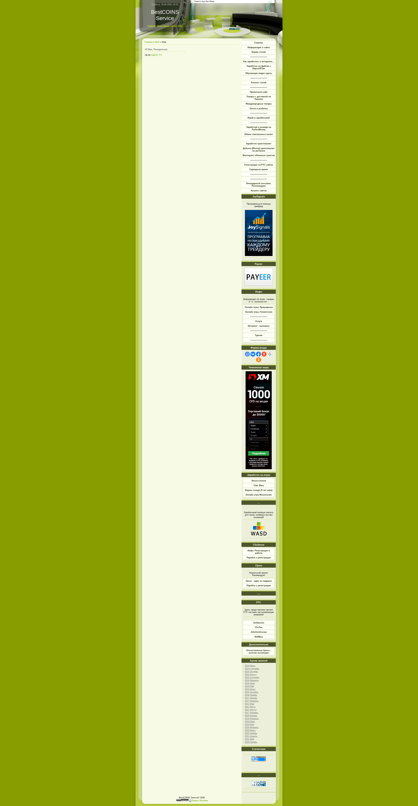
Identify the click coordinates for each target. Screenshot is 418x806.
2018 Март (250, 721)
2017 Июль (250, 707)
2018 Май (249, 724)
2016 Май (249, 686)
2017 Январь (251, 698)
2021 (157, 42)
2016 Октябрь (251, 692)
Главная (151, 26)
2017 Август (251, 710)
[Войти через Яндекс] (264, 354)
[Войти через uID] (247, 354)
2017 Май (249, 704)
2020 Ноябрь (251, 733)
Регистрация (163, 26)
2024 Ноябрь (251, 742)
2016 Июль (250, 689)
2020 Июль (250, 730)
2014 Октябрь (251, 671)
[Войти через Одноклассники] (258, 359)
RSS (180, 26)
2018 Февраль (252, 718)
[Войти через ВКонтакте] (252, 354)
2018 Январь (251, 715)
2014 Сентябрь (252, 668)
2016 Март (250, 683)
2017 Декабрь (251, 712)
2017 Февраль (252, 701)
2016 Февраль (252, 680)
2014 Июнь (250, 665)
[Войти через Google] (269, 354)
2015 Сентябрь (252, 677)
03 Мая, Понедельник (156, 49)
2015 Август (251, 674)
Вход (173, 26)
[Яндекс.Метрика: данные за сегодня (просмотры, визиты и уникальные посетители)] (198, 800)
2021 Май (249, 739)
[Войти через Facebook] (258, 354)
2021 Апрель (251, 736)
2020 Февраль (252, 727)
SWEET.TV (156, 55)
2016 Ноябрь (251, 695)
